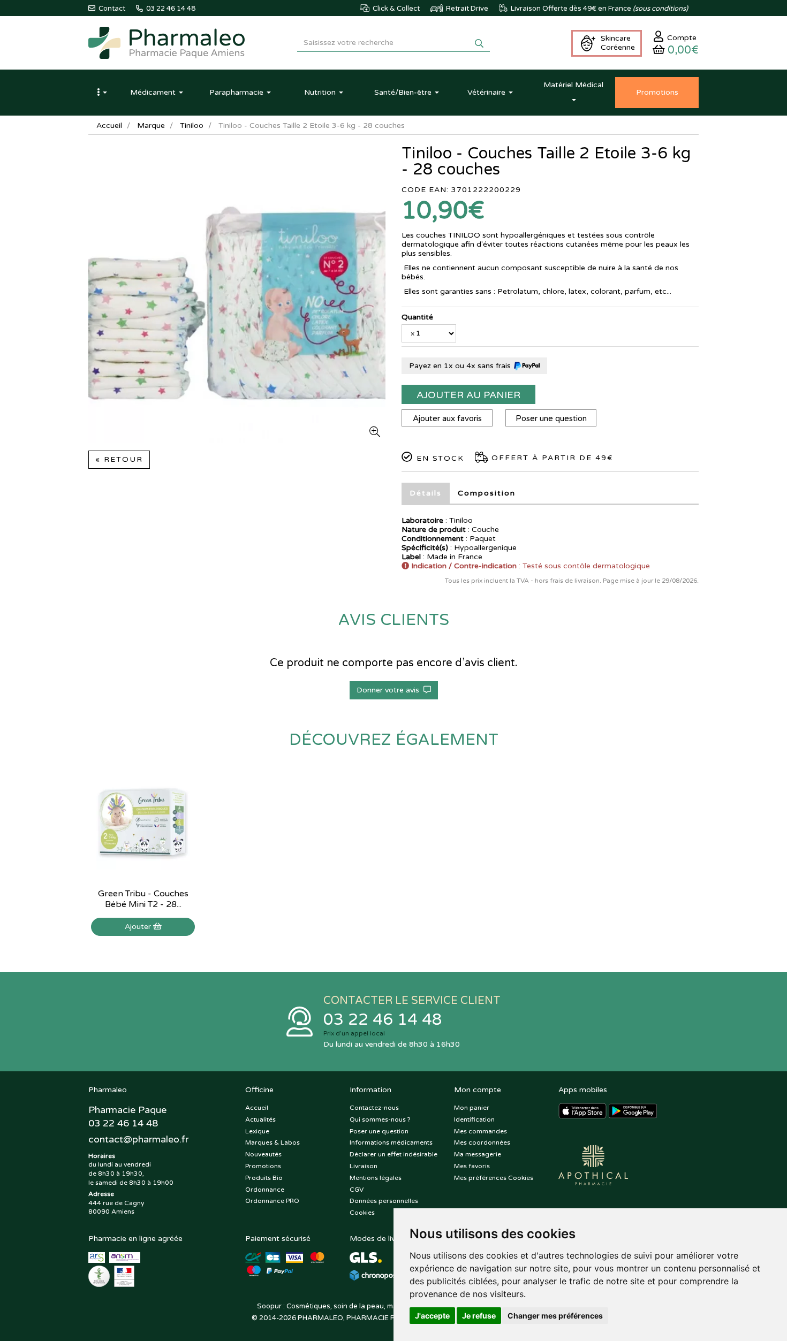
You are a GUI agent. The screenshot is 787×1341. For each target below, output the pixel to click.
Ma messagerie (477, 1154)
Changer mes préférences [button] (555, 1315)
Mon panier (471, 1107)
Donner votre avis (390, 690)
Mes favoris (472, 1166)
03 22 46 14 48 (382, 1020)
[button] (101, 92)
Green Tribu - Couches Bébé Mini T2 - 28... (143, 899)
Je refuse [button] (479, 1315)
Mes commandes (480, 1131)
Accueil (109, 125)
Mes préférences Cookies (493, 1178)
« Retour (119, 459)
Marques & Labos (272, 1142)
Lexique (257, 1131)
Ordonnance (264, 1189)
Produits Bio (264, 1178)
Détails (426, 493)
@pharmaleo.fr (138, 1139)
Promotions (263, 1166)
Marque (151, 125)
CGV (357, 1189)
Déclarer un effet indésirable (393, 1154)
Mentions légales (376, 1178)
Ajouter (139, 926)
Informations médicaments (391, 1142)
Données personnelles (384, 1201)
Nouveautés (263, 1154)
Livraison (363, 1166)
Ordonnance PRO (272, 1201)
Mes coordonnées (482, 1142)
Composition (487, 493)
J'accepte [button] (432, 1315)
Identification (474, 1119)
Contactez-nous (374, 1107)
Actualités (260, 1119)
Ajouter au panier (468, 395)
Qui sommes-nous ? (380, 1119)
